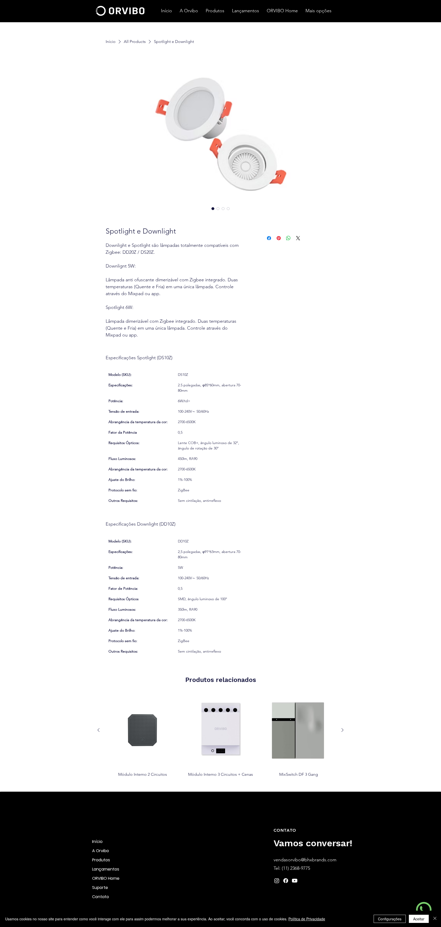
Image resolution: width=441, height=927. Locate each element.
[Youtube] (294, 880)
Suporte (100, 887)
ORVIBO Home (105, 878)
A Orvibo (100, 851)
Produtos (101, 860)
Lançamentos (105, 869)
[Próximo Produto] (342, 730)
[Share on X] (298, 238)
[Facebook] (286, 880)
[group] (220, 739)
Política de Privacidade (306, 918)
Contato (100, 897)
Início (97, 841)
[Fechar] (435, 919)
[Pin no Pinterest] (279, 238)
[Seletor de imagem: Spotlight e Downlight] (212, 208)
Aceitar (418, 918)
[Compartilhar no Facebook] (269, 238)
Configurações (389, 918)
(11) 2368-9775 (296, 868)
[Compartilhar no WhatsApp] (288, 238)
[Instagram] (277, 880)
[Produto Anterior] (98, 730)
